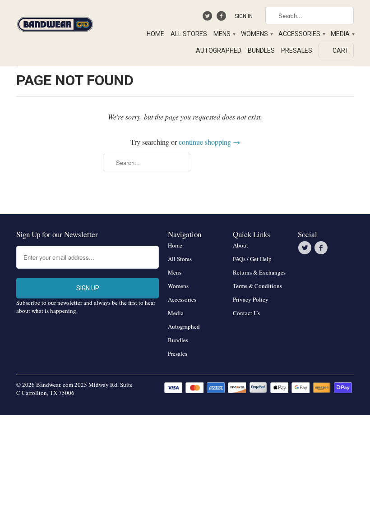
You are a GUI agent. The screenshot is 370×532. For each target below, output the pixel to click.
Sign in (244, 16)
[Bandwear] (55, 22)
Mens (224, 33)
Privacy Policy (250, 299)
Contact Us (246, 313)
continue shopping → (209, 142)
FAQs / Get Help (252, 259)
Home (155, 33)
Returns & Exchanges (259, 272)
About (240, 245)
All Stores (189, 33)
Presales (296, 50)
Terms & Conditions (257, 286)
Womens (256, 33)
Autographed (218, 50)
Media (342, 33)
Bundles (261, 50)
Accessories (301, 33)
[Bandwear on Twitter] (209, 18)
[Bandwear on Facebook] (222, 18)
